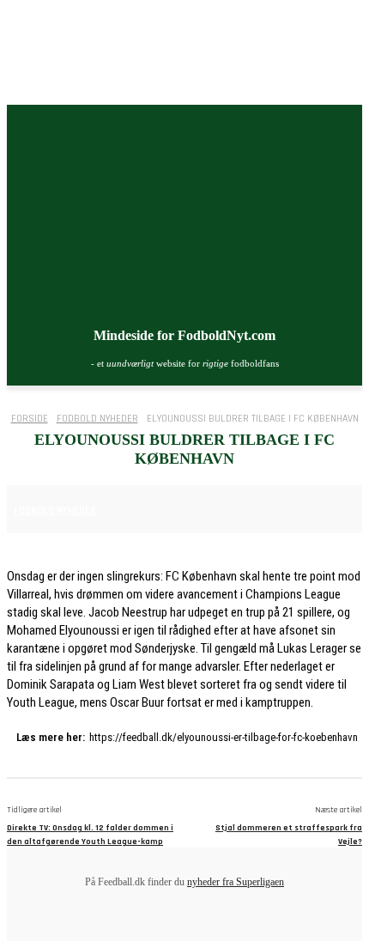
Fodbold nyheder (97, 418)
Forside (29, 418)
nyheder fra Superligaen (235, 882)
